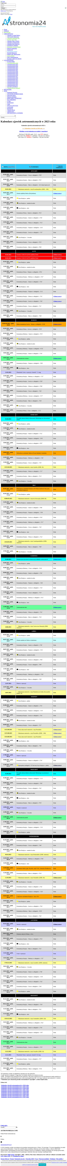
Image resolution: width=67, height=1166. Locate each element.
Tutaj (11, 14)
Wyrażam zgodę (42, 1164)
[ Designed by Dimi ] (18, 1156)
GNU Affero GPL (5, 1156)
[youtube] (3, 1125)
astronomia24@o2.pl (6, 1144)
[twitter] (2, 1125)
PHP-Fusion (11, 1154)
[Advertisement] (33, 151)
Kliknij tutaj (3, 10)
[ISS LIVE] (6, 1125)
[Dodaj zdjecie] (5, 1125)
